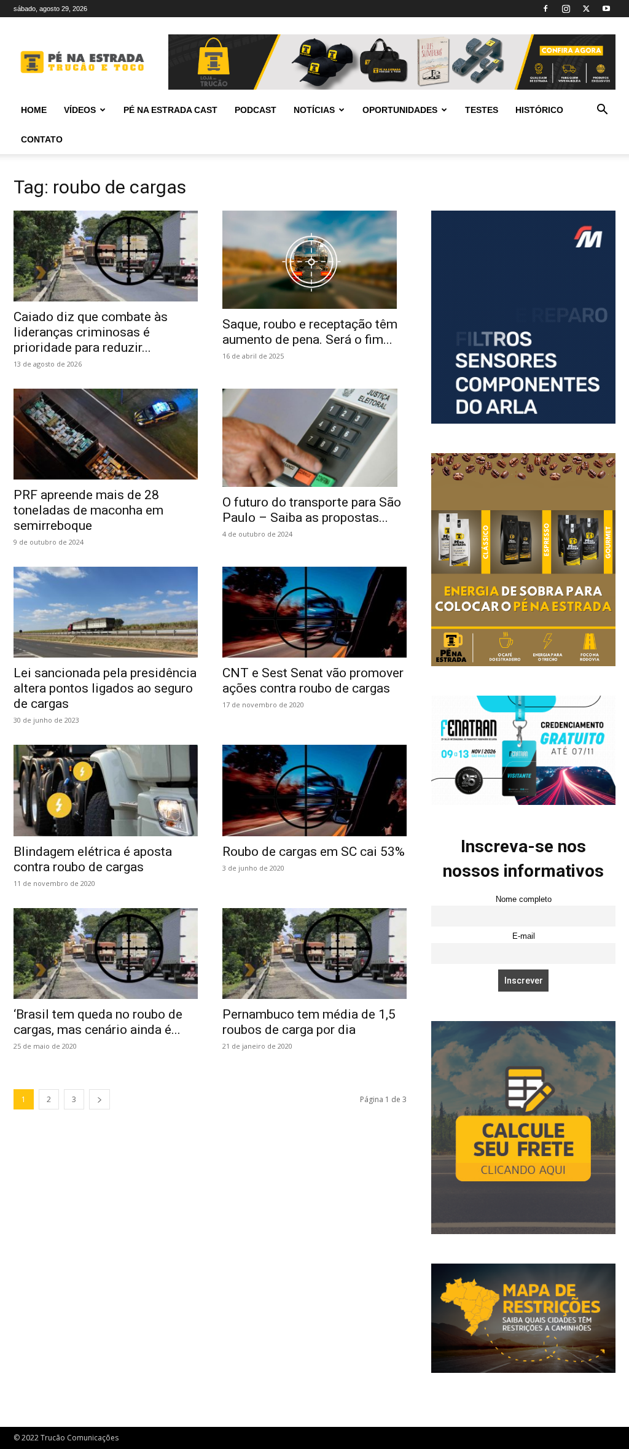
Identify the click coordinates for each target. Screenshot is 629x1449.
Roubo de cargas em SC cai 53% (313, 851)
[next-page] (99, 1099)
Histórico (539, 110)
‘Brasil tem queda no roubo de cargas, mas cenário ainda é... (98, 1022)
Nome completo (524, 899)
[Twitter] (586, 8)
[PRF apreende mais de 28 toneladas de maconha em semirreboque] (106, 434)
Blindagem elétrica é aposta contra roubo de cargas (93, 859)
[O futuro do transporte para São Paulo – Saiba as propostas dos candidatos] (314, 438)
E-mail (523, 936)
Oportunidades (399, 110)
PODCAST (255, 110)
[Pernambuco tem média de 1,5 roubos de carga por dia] (314, 953)
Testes (481, 110)
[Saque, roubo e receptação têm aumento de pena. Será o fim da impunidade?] (314, 260)
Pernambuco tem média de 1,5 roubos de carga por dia (309, 1022)
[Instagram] (566, 8)
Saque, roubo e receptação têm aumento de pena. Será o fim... (309, 332)
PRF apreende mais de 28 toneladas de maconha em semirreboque (88, 510)
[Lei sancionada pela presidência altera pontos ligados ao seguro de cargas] (106, 612)
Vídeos (80, 110)
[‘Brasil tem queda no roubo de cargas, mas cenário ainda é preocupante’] (106, 953)
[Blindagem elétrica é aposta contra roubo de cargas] (106, 790)
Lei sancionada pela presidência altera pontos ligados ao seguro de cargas (105, 688)
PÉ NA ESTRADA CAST (170, 110)
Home (34, 110)
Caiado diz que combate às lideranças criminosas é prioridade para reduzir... (91, 332)
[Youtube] (606, 8)
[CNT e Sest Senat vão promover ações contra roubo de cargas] (314, 612)
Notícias (314, 110)
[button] (602, 111)
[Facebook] (545, 8)
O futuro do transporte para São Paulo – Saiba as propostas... (311, 510)
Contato (42, 139)
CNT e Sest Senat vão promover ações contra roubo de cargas (313, 681)
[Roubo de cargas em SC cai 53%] (314, 790)
